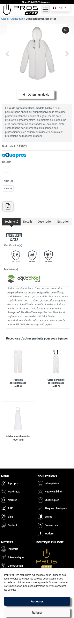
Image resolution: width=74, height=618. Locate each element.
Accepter (37, 601)
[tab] (11, 222)
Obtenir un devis (38, 94)
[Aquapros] (37, 155)
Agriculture (17, 18)
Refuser (37, 613)
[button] (45, 9)
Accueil (5, 18)
